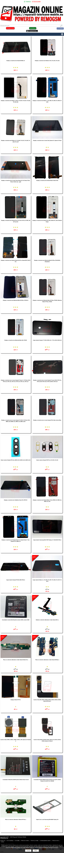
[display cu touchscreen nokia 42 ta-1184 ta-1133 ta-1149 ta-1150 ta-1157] (15, 138)
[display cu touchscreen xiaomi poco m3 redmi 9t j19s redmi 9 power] (47, 218)
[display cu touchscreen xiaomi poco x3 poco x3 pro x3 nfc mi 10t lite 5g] (15, 218)
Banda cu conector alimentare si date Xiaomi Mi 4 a (47, 619)
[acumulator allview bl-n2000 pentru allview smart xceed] (15, 777)
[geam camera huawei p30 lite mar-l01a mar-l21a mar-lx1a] (15, 457)
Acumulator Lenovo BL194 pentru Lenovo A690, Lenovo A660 (15, 619)
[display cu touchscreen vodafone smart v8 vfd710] (15, 497)
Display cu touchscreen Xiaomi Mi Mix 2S (15, 60)
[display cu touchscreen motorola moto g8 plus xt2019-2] (15, 298)
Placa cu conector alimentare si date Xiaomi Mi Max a (47, 659)
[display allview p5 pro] (15, 697)
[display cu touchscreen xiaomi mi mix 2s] (15, 58)
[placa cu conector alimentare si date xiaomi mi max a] (47, 657)
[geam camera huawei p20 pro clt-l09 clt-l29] (47, 457)
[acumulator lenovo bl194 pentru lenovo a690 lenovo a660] (15, 617)
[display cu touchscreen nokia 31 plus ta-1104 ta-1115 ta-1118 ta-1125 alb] (15, 98)
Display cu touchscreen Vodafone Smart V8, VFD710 (15, 500)
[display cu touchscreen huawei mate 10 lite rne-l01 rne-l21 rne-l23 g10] (47, 497)
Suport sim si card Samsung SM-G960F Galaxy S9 (47, 819)
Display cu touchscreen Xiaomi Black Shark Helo (47, 180)
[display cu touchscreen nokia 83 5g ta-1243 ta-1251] (47, 58)
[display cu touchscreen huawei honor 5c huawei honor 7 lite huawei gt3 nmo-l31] (15, 537)
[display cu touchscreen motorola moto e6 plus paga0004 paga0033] (47, 258)
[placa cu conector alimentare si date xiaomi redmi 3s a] (15, 657)
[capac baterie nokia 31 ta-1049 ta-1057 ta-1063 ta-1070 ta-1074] (47, 577)
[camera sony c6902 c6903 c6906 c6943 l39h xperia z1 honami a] (15, 737)
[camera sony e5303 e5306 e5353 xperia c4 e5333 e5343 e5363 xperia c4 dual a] (47, 737)
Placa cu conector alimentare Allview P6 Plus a (15, 819)
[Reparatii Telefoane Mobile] (32, 21)
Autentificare (33, 28)
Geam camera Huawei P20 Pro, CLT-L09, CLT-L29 (47, 460)
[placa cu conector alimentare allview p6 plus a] (15, 817)
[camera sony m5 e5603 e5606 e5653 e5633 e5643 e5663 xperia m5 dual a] (47, 697)
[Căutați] (61, 26)
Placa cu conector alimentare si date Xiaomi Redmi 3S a (15, 659)
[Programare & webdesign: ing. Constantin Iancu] (4, 838)
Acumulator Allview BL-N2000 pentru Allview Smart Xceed (16, 779)
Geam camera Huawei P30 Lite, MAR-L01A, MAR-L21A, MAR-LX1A (15, 460)
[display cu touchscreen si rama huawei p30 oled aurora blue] (47, 418)
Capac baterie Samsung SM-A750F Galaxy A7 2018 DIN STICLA (47, 539)
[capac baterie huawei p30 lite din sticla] (15, 577)
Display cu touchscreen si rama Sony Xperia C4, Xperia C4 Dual (47, 140)
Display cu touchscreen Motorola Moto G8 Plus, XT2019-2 (15, 300)
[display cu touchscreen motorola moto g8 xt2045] (15, 338)
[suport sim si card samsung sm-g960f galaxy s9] (47, 817)
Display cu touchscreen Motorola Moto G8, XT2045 (15, 340)
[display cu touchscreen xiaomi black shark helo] (47, 178)
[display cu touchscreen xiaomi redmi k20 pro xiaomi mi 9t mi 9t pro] (15, 258)
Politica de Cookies (15, 847)
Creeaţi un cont (10, 28)
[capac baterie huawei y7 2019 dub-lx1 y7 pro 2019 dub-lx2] (47, 338)
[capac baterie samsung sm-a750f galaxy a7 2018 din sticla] (47, 537)
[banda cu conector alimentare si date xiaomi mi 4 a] (47, 617)
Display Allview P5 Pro (16, 699)
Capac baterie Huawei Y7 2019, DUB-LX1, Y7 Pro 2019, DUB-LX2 (47, 340)
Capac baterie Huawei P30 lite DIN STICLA (15, 579)
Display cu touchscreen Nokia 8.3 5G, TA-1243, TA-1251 (47, 60)
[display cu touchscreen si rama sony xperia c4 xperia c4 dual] (47, 138)
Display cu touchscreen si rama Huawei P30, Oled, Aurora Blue (47, 420)
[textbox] (30, 26)
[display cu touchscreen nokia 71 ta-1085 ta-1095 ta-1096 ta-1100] (47, 98)
